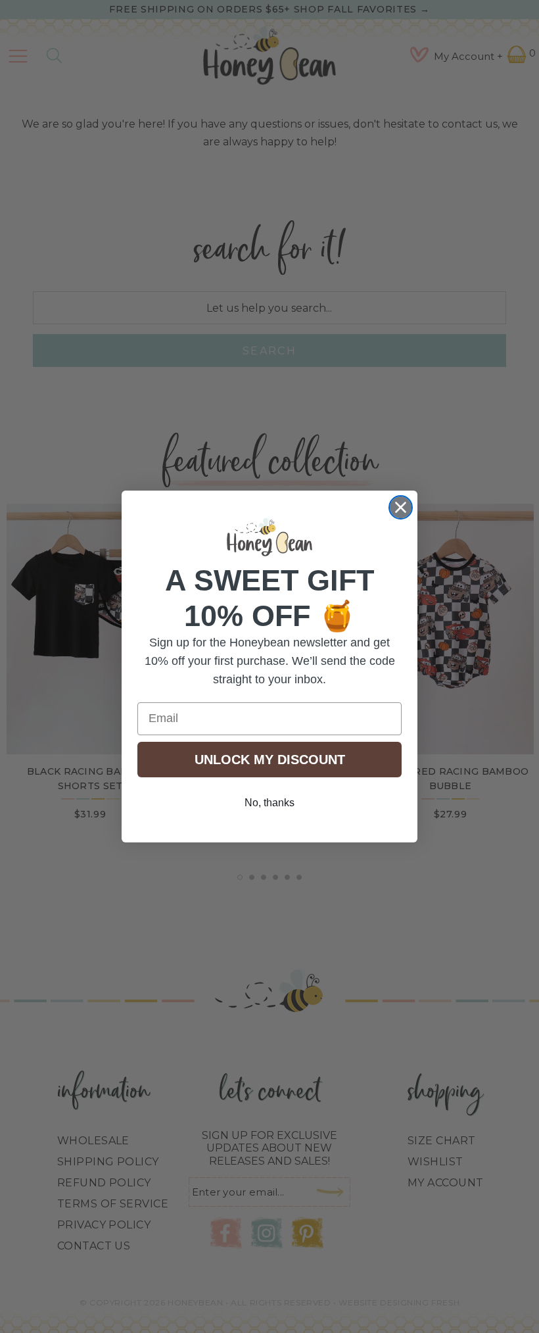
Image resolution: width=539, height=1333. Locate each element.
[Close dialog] (400, 507)
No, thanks (269, 802)
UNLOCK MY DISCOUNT (270, 759)
